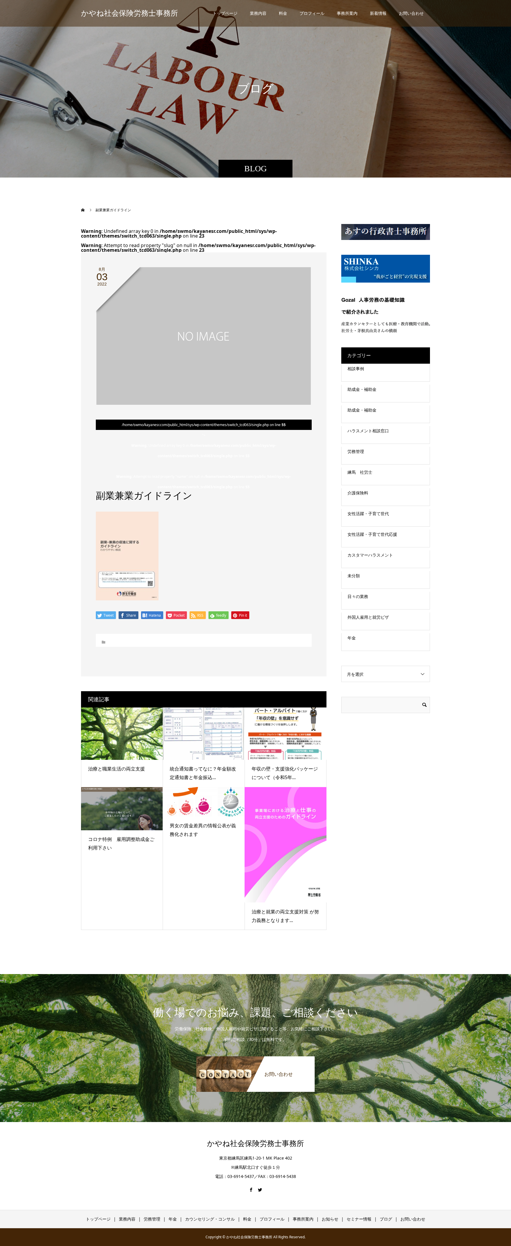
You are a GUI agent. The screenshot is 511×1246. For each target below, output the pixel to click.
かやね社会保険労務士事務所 (129, 13)
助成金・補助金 (361, 389)
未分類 (353, 575)
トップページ (225, 13)
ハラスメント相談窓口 (368, 430)
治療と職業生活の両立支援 (116, 768)
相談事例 (355, 368)
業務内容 (258, 13)
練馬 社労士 (359, 472)
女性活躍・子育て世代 (368, 513)
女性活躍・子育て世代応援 (372, 534)
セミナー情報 (359, 1219)
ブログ (386, 1219)
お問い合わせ (411, 13)
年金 (351, 638)
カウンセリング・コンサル (210, 1219)
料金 (283, 13)
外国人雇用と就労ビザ (368, 617)
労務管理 (355, 451)
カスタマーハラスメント (370, 555)
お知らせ (330, 1219)
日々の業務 (357, 596)
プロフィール (312, 13)
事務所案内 (347, 13)
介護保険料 (357, 493)
